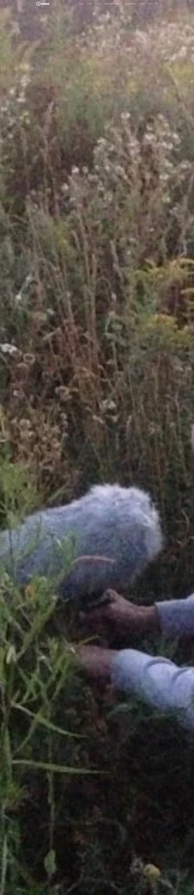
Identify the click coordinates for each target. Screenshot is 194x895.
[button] (156, 3)
